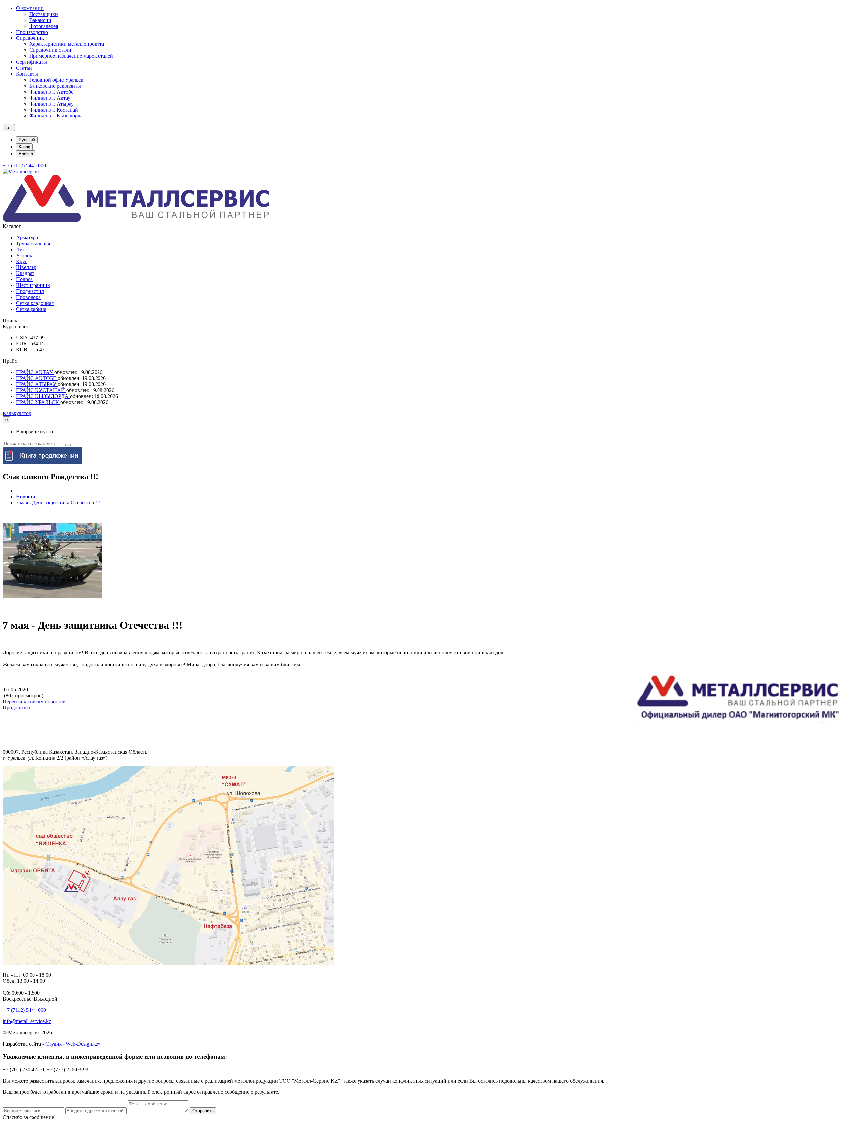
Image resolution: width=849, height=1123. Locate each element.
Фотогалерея (43, 26)
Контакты (27, 74)
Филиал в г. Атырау (51, 104)
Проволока (28, 297)
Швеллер (26, 267)
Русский (27, 139)
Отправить (203, 1110)
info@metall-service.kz (27, 1021)
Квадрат (25, 273)
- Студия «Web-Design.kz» (71, 1044)
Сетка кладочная (35, 303)
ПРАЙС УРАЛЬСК (38, 402)
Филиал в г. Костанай (53, 109)
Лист (21, 249)
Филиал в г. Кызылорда (56, 115)
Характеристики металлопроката (66, 44)
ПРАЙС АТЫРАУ (37, 384)
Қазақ (24, 146)
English (26, 153)
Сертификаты (31, 62)
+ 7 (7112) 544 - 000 (24, 165)
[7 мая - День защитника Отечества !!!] (52, 609)
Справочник (30, 38)
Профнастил (30, 291)
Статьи (24, 68)
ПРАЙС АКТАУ (35, 372)
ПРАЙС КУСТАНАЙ (41, 390)
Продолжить (17, 707)
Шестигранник (33, 285)
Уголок (24, 255)
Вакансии (40, 20)
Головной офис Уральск (56, 80)
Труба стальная (33, 243)
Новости (25, 496)
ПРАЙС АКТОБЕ (37, 378)
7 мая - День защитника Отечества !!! (58, 502)
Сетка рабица (31, 309)
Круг (21, 261)
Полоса (24, 279)
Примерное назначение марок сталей (71, 56)
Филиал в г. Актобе (51, 92)
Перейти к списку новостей (34, 701)
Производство (32, 32)
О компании (30, 8)
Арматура (27, 237)
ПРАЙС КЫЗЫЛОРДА (43, 396)
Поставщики (43, 14)
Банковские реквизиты (55, 86)
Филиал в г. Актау (49, 98)
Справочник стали (50, 50)
